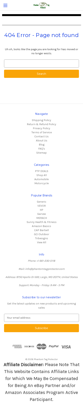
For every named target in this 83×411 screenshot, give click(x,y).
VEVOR (41, 205)
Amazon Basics (41, 226)
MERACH (41, 218)
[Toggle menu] (5, 5)
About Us (41, 140)
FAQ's (41, 148)
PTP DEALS (41, 171)
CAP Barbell (41, 230)
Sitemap (41, 152)
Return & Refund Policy (41, 124)
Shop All (41, 175)
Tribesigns (41, 238)
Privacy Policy (41, 128)
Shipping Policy (41, 120)
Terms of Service (41, 132)
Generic (41, 201)
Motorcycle (41, 183)
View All (41, 242)
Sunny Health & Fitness (42, 222)
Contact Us (41, 136)
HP (41, 210)
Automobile (41, 179)
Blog (41, 144)
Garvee (41, 214)
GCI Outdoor (41, 234)
